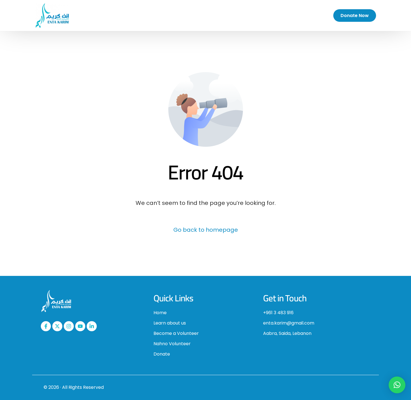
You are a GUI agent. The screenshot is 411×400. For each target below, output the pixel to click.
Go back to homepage (205, 230)
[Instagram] (69, 326)
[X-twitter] (57, 326)
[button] (397, 385)
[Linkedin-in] (92, 326)
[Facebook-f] (46, 326)
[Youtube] (80, 326)
